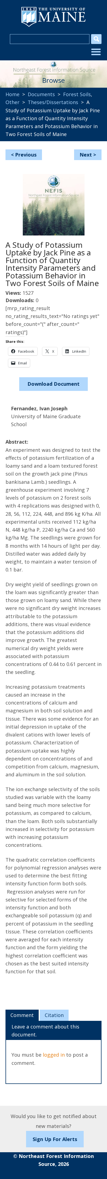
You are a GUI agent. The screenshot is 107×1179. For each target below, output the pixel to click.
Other (12, 102)
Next (86, 154)
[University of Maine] (53, 26)
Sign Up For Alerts (55, 1139)
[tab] (22, 1015)
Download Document (53, 384)
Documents (41, 94)
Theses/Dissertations (53, 102)
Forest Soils (77, 94)
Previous (25, 154)
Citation (54, 1015)
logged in (54, 1054)
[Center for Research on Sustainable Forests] (53, 65)
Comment (22, 1015)
